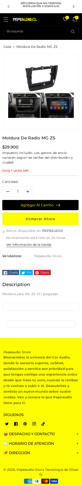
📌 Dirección (16, 453)
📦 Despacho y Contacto (29, 434)
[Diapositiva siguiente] (74, 7)
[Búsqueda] (72, 31)
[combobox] (36, 31)
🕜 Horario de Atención (28, 443)
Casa (7, 47)
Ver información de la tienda (28, 245)
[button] (8, 20)
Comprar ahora (40, 219)
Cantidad (10, 182)
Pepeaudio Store (30, 470)
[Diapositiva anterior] (8, 7)
